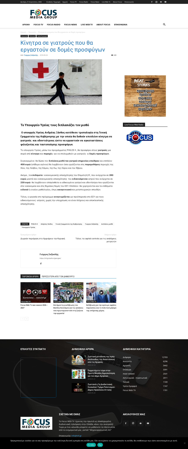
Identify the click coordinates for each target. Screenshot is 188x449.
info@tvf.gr (76, 435)
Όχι (100, 445)
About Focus (117, 2)
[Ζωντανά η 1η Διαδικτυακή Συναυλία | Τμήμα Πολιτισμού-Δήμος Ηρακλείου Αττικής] (78, 388)
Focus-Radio (83, 2)
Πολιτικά (32, 36)
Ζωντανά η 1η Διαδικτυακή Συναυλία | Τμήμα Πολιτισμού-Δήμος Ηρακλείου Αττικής (101, 387)
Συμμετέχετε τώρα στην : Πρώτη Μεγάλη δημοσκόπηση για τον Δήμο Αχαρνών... (101, 373)
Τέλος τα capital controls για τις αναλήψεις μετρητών (95, 240)
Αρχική (65, 2)
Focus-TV (73, 2)
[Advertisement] (117, 14)
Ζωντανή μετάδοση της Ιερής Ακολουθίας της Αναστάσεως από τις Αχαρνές (101, 359)
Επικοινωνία (129, 2)
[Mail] (161, 2)
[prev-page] (22, 319)
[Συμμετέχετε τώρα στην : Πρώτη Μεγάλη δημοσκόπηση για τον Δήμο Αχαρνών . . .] (78, 374)
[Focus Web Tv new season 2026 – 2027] (36, 292)
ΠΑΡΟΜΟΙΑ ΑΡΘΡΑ (30, 276)
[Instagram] (156, 2)
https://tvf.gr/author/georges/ (50, 258)
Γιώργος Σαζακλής (31, 55)
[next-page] (26, 319)
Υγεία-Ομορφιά (42, 36)
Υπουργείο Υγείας (28, 227)
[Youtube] (165, 2)
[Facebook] (152, 2)
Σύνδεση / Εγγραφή (53, 2)
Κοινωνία (32, 32)
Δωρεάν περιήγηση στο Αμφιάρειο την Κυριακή (43, 238)
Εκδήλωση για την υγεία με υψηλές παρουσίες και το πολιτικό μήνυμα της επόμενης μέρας (101, 308)
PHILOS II (34, 224)
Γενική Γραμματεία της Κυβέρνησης (69, 224)
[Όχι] (184, 443)
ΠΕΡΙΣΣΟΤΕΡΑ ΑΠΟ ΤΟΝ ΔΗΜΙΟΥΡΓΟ (58, 276)
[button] (164, 25)
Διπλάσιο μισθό (107, 224)
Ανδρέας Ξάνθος (47, 224)
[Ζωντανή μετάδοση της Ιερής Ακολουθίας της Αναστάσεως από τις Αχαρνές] (78, 360)
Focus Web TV (25, 302)
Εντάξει (91, 445)
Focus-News (95, 2)
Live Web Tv (106, 2)
